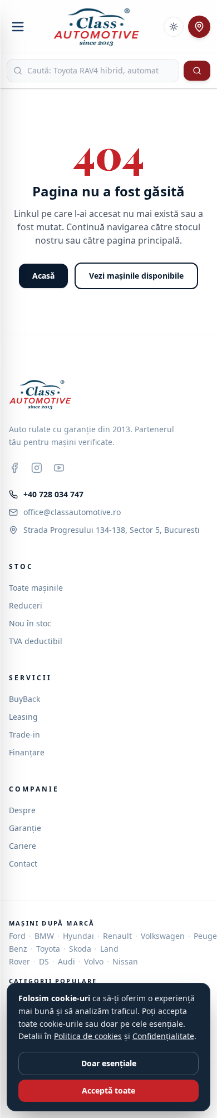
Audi (66, 961)
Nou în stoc (30, 623)
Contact (23, 863)
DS (44, 961)
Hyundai (78, 936)
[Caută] (197, 71)
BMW (44, 936)
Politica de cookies (88, 1036)
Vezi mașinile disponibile (136, 275)
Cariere (22, 845)
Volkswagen (163, 936)
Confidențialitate (163, 1036)
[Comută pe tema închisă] (174, 27)
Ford (17, 936)
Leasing (23, 716)
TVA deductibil (35, 641)
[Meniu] (18, 27)
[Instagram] (36, 467)
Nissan (125, 961)
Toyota (48, 948)
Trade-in (24, 734)
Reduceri (25, 605)
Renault (117, 936)
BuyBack (24, 699)
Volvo (93, 961)
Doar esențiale (108, 1063)
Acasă (43, 275)
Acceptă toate (108, 1090)
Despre (22, 810)
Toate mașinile (36, 587)
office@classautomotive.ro (72, 512)
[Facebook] (14, 467)
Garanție (25, 828)
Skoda (80, 948)
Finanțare (27, 752)
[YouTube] (59, 467)
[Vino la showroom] (199, 27)
